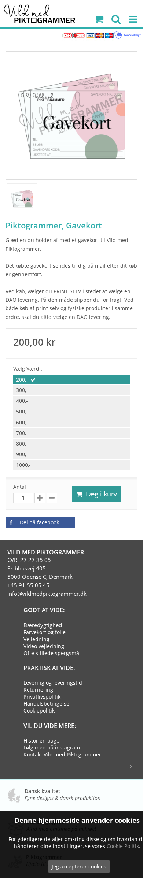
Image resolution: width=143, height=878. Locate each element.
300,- (22, 390)
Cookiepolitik (39, 710)
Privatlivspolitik (41, 696)
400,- (22, 400)
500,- (22, 411)
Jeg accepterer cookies (79, 866)
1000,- (23, 464)
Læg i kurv (100, 494)
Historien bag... (42, 740)
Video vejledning (43, 646)
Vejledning (36, 639)
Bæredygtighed (42, 625)
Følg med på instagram (51, 747)
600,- (22, 422)
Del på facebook (38, 522)
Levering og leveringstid (52, 682)
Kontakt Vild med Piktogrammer (62, 754)
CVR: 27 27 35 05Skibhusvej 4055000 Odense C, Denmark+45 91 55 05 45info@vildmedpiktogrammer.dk (47, 576)
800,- (22, 443)
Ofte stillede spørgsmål (52, 653)
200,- (22, 379)
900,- (22, 454)
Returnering (38, 689)
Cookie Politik (123, 845)
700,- (22, 432)
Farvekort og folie (44, 632)
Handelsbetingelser (47, 703)
